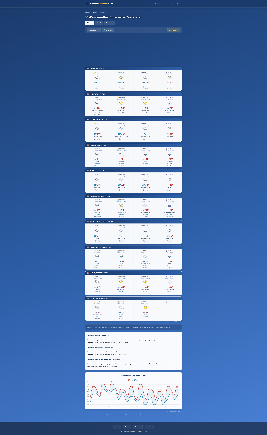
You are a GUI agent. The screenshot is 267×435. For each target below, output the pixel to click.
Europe (157, 3)
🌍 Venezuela (107, 30)
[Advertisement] (133, 50)
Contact (138, 427)
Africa (178, 3)
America (87, 12)
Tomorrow (109, 23)
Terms (127, 427)
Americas (150, 3)
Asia (164, 3)
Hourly (99, 23)
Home (117, 427)
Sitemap (149, 427)
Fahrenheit (174, 30)
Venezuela (95, 12)
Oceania (171, 3)
